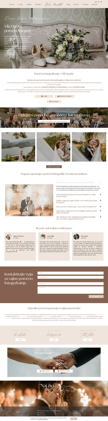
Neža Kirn (8, 318)
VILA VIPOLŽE (54, 101)
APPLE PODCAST (45, 371)
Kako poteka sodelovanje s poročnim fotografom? (76, 206)
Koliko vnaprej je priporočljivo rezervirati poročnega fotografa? (76, 201)
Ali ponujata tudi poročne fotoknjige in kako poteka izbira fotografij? (76, 211)
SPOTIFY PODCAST (65, 371)
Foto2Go (84, 316)
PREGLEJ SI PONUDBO (65, 96)
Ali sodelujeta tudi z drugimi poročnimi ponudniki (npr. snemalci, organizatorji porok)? (75, 217)
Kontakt (75, 413)
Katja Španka (99, 315)
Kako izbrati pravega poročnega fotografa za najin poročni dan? (76, 195)
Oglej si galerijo (18, 150)
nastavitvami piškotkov (43, 419)
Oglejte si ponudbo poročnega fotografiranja (54, 121)
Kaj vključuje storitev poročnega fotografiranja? (75, 182)
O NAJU (45, 96)
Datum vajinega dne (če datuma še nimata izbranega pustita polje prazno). (55, 281)
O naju (75, 411)
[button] (79, 182)
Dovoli (73, 419)
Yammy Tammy (23, 316)
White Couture (65, 316)
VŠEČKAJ (20, 339)
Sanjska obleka (46, 316)
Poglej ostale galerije (54, 167)
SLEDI (54, 339)
